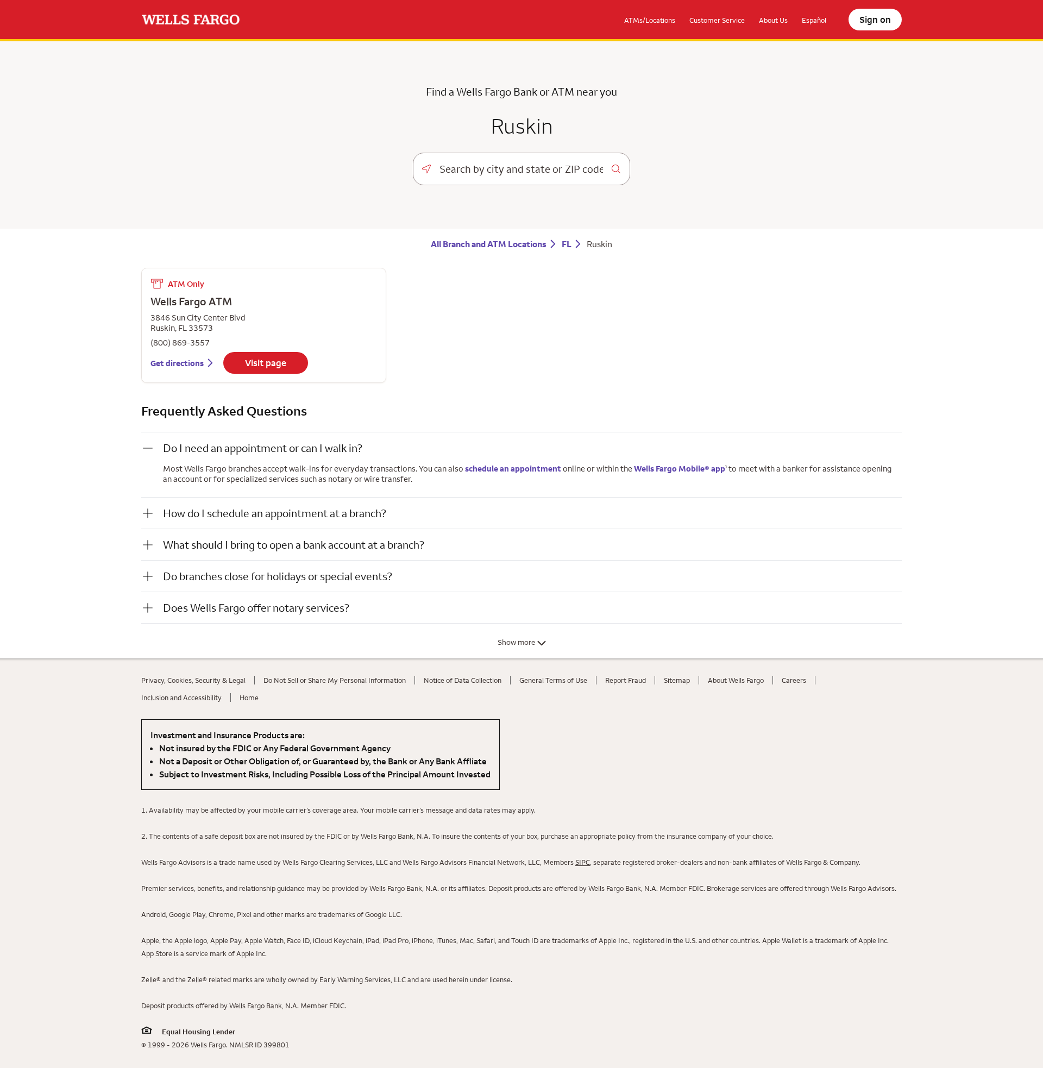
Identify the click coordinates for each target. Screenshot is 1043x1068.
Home (249, 697)
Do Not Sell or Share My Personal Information (334, 680)
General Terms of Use (553, 680)
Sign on (875, 20)
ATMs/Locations (649, 20)
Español (814, 20)
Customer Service (717, 20)
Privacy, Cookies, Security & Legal (193, 680)
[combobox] (521, 169)
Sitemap (677, 680)
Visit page (265, 363)
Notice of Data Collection (462, 680)
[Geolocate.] (426, 169)
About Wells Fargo (736, 680)
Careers (794, 680)
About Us (773, 20)
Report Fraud (625, 680)
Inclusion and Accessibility (181, 697)
